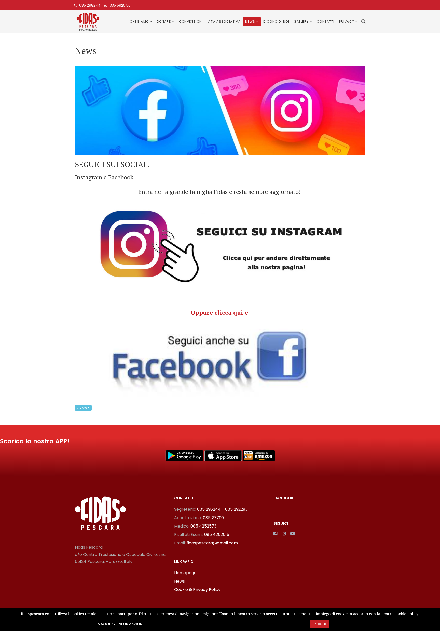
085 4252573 (203, 526)
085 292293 (236, 509)
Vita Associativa (224, 21)
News (250, 21)
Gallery (301, 21)
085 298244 (90, 5)
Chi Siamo (139, 21)
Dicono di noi (276, 21)
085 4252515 (216, 534)
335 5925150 (120, 5)
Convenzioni (191, 21)
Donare (164, 21)
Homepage (185, 573)
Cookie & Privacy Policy (197, 590)
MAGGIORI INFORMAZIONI (121, 624)
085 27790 (213, 518)
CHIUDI (319, 624)
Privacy (346, 21)
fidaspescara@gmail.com (212, 543)
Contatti (326, 21)
